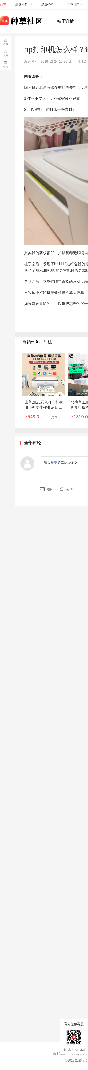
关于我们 (59, 1053)
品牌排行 (21, 4)
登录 (54, 463)
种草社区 (73, 4)
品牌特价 (47, 4)
